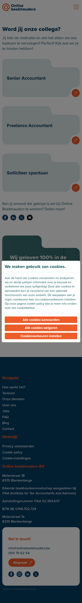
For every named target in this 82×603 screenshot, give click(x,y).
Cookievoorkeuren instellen (41, 335)
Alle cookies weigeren (41, 327)
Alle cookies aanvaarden (41, 319)
